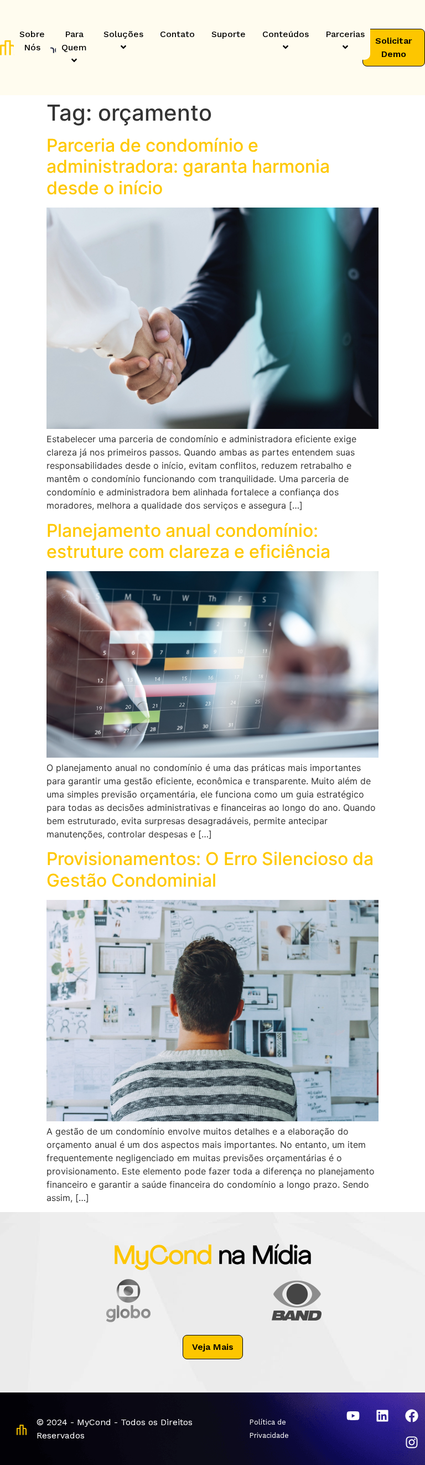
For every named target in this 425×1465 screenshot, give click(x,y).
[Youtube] (353, 1415)
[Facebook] (411, 1415)
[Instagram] (411, 1442)
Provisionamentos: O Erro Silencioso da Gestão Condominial (210, 869)
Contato (177, 34)
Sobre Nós (32, 41)
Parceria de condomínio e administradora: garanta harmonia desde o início (188, 166)
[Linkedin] (382, 1415)
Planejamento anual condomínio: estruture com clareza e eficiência (188, 541)
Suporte (228, 34)
